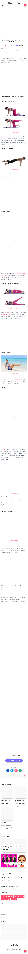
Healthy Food (5, 899)
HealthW (14, 3)
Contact (3, 911)
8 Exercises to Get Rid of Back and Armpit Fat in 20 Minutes (6, 802)
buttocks (19, 273)
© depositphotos (14, 132)
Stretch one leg (18, 546)
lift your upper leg (6, 314)
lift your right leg (20, 173)
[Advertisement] (14, 23)
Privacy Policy (4, 914)
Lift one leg (4, 138)
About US (3, 907)
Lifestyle (14, 899)
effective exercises (14, 53)
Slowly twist (18, 379)
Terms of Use (4, 918)
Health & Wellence (19, 896)
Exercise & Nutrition (15, 755)
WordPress (18, 949)
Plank (5, 449)
